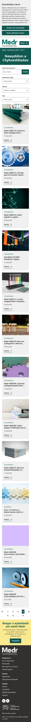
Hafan (4, 50)
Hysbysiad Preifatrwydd (9, 679)
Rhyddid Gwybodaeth (9, 692)
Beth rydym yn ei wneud (10, 667)
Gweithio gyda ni (7, 669)
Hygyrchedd (6, 676)
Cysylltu (4, 686)
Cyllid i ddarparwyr (8, 661)
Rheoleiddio (6, 664)
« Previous (2, 612)
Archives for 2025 (13, 50)
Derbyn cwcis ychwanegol (15, 28)
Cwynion (5, 695)
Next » (28, 612)
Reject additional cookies (15, 33)
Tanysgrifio (5, 689)
